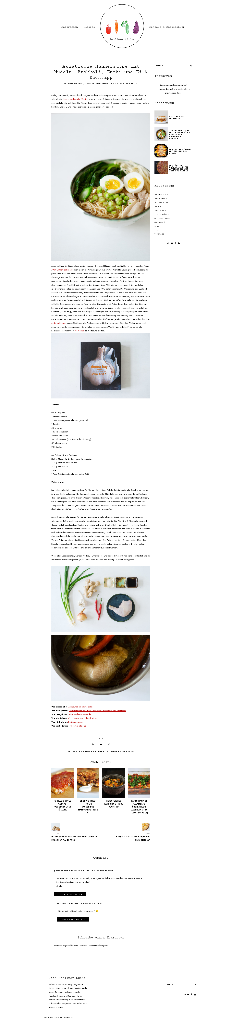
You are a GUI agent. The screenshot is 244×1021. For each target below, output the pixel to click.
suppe (134, 84)
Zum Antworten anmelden (70, 894)
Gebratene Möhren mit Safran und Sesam (180, 151)
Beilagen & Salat (161, 194)
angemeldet (68, 945)
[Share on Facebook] (108, 744)
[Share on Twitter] (101, 744)
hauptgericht (103, 84)
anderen (55, 323)
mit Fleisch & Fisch (117, 751)
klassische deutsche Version (75, 99)
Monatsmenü (159, 222)
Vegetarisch (159, 234)
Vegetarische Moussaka (177, 118)
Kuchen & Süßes (161, 214)
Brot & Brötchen (161, 202)
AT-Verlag (79, 330)
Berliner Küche (161, 198)
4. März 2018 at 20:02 (92, 903)
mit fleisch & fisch (120, 84)
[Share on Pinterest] (92, 744)
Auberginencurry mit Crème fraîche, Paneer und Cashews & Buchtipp (179, 135)
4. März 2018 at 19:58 (102, 871)
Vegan (157, 230)
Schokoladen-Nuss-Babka (79, 714)
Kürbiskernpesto (75, 722)
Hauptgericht (98, 751)
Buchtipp (85, 751)
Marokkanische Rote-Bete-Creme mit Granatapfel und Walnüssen (97, 710)
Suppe (131, 751)
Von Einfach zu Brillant (62, 269)
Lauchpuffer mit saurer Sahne (80, 706)
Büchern (63, 323)
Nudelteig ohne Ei (78, 725)
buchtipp (89, 84)
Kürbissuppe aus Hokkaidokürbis (82, 718)
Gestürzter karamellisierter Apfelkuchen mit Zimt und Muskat (179, 168)
